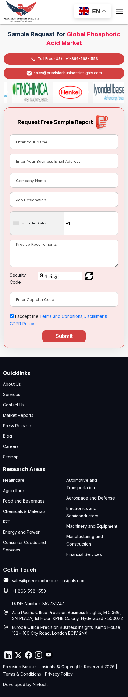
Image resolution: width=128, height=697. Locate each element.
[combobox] (37, 223)
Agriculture (13, 490)
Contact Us (13, 404)
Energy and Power (21, 532)
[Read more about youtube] (48, 654)
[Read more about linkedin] (8, 654)
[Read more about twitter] (18, 654)
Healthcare (13, 480)
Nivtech (40, 684)
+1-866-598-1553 (29, 591)
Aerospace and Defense (90, 497)
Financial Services (84, 554)
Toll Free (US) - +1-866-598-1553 (68, 58)
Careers (11, 446)
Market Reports (18, 415)
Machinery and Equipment (91, 526)
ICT (6, 521)
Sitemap (11, 456)
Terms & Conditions (22, 674)
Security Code (18, 278)
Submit (64, 336)
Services (11, 394)
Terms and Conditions (61, 316)
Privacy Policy (59, 674)
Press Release (17, 425)
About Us (12, 384)
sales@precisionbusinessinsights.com (68, 73)
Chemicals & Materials (24, 511)
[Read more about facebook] (28, 654)
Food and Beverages (24, 500)
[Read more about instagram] (38, 654)
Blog (7, 435)
